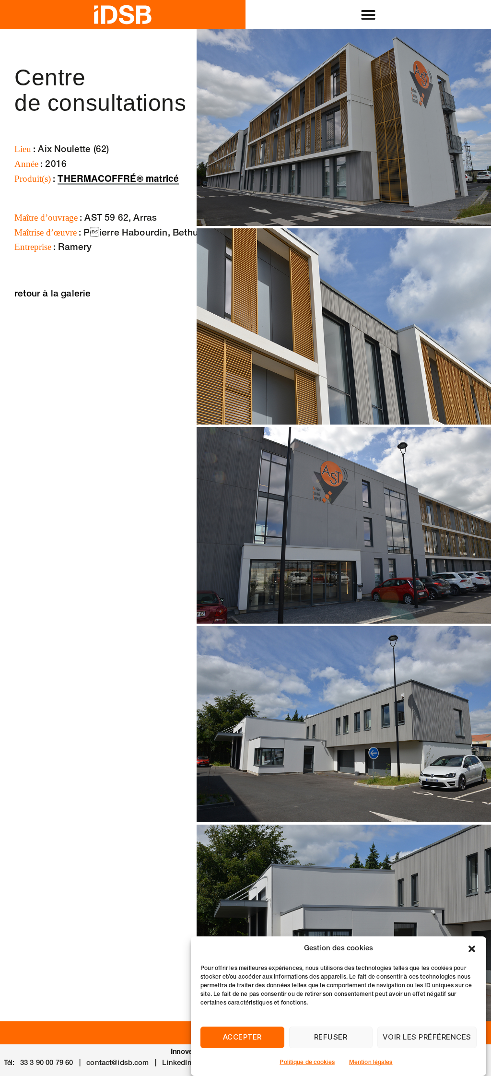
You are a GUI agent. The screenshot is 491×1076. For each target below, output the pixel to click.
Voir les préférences (427, 1036)
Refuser (331, 1036)
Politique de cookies (307, 1062)
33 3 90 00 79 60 (46, 1063)
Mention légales (371, 1062)
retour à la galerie (52, 294)
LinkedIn (176, 1063)
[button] (472, 949)
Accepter (242, 1036)
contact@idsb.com (117, 1063)
